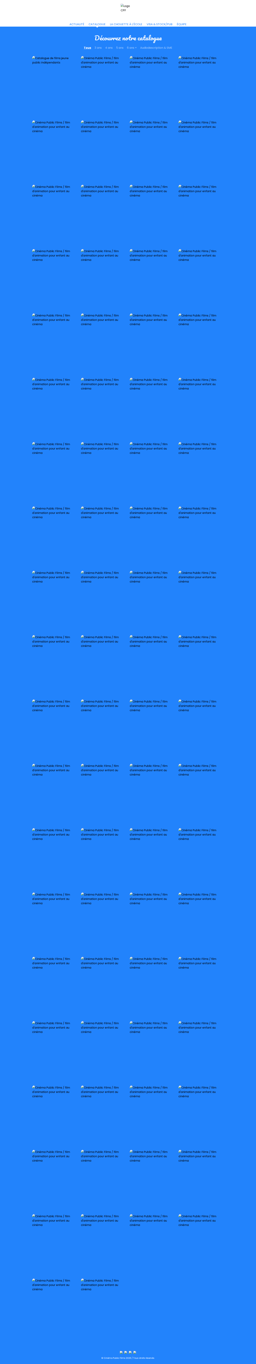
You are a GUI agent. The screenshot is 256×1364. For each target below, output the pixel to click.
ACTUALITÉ (76, 24)
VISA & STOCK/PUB (159, 24)
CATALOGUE (97, 24)
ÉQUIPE (182, 24)
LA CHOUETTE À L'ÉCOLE (126, 24)
